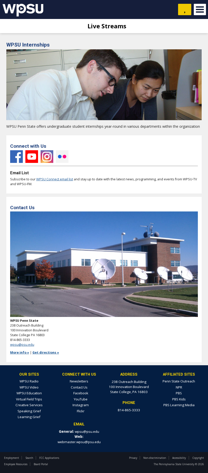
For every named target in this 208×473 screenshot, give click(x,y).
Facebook (16, 156)
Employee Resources (15, 464)
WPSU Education (29, 393)
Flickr (62, 156)
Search (29, 458)
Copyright (198, 458)
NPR (179, 387)
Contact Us (79, 387)
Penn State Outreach (179, 381)
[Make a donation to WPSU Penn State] (184, 9)
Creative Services (29, 405)
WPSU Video (29, 387)
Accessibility (179, 458)
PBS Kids (179, 399)
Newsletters (79, 381)
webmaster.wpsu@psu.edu (79, 442)
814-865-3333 (129, 410)
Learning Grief (29, 417)
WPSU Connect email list (54, 179)
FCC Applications (49, 458)
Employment (11, 458)
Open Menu (200, 9)
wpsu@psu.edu (22, 344)
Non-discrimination (154, 458)
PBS (179, 393)
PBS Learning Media (179, 405)
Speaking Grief (29, 411)
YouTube (31, 156)
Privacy (133, 458)
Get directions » (45, 352)
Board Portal (41, 464)
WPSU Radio (29, 381)
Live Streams (106, 26)
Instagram (47, 156)
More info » (19, 352)
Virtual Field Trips (29, 399)
